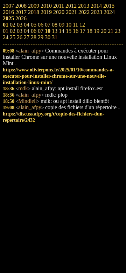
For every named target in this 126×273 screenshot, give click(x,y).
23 (117, 31)
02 (12, 31)
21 (110, 31)
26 (19, 37)
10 (47, 31)
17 (82, 31)
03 (19, 31)
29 (40, 37)
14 (61, 31)
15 (68, 31)
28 (33, 37)
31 (54, 37)
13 (54, 31)
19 (96, 31)
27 (26, 37)
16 (75, 31)
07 (40, 31)
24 (5, 37)
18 (89, 31)
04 (26, 31)
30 (47, 37)
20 (103, 31)
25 (12, 37)
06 (33, 31)
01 (5, 31)
